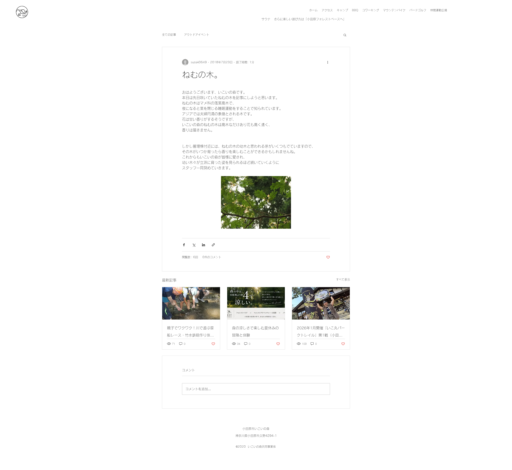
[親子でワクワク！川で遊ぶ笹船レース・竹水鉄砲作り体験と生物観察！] (191, 303)
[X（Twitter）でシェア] (194, 245)
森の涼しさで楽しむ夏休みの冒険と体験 (255, 331)
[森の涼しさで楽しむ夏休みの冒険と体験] (256, 303)
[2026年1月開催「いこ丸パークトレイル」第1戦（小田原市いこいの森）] (321, 303)
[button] (345, 34)
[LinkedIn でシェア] (203, 245)
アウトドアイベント (196, 34)
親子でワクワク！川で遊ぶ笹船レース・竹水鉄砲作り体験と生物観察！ (190, 332)
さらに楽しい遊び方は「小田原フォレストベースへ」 (310, 19)
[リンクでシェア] (213, 245)
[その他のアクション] (327, 62)
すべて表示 (343, 279)
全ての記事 (169, 34)
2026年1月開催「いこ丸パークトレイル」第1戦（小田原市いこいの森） (321, 332)
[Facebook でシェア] (184, 245)
